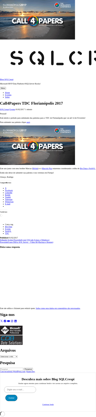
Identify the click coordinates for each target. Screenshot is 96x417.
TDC (7, 233)
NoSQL (8, 231)
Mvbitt (35, 168)
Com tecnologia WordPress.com (12, 371)
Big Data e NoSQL (87, 168)
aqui (28, 122)
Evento (12, 109)
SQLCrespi (4, 109)
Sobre (7, 97)
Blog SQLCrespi (6, 79)
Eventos (8, 95)
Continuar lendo (48, 404)
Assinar (11, 398)
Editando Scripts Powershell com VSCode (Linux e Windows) (24, 240)
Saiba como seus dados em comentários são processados (58, 308)
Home (7, 93)
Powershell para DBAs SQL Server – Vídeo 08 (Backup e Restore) (26, 242)
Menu (3, 88)
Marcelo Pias (47, 168)
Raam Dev (30, 371)
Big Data (8, 227)
